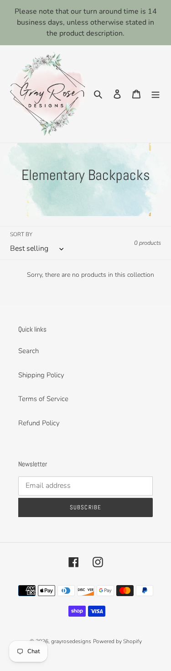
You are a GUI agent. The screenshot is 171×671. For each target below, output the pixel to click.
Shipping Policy (41, 375)
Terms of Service (43, 398)
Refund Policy (39, 423)
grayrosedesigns (71, 641)
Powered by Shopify (117, 641)
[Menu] (155, 94)
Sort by (21, 234)
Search (28, 350)
